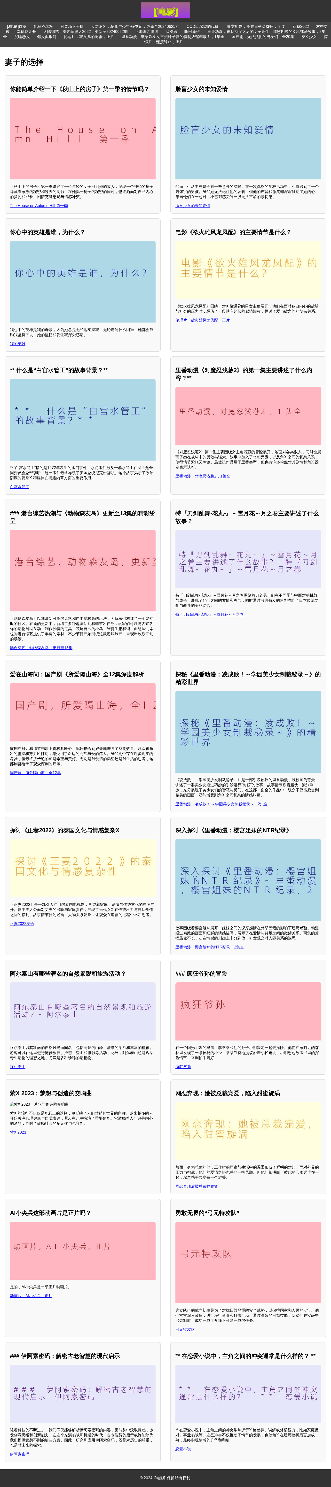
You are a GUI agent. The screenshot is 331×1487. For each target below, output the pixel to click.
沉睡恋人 (22, 37)
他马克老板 (43, 26)
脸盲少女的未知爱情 (192, 206)
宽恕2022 (300, 26)
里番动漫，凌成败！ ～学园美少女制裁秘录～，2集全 (221, 804)
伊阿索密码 (19, 1454)
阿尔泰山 (17, 1067)
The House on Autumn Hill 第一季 (39, 206)
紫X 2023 (18, 1132)
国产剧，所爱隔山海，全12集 (35, 773)
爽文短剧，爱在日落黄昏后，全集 (256, 26)
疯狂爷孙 (183, 1067)
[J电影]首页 (16, 26)
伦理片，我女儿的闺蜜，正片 (89, 37)
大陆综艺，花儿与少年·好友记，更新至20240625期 (135, 26)
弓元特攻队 (185, 1329)
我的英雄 (17, 344)
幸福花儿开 (26, 32)
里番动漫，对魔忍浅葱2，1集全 (202, 476)
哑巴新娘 (192, 32)
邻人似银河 (46, 37)
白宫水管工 (19, 487)
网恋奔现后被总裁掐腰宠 (196, 1186)
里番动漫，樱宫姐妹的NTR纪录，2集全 (209, 947)
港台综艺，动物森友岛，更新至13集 (41, 648)
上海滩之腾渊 (146, 32)
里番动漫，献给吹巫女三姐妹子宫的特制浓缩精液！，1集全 (172, 37)
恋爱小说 (183, 1449)
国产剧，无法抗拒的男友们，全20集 (263, 37)
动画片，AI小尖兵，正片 (31, 1296)
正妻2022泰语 (22, 924)
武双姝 (171, 32)
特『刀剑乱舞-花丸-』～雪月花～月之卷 (209, 614)
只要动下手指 (72, 26)
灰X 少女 (309, 37)
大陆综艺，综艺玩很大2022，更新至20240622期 (85, 32)
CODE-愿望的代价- (203, 26)
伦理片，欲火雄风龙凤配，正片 (202, 320)
